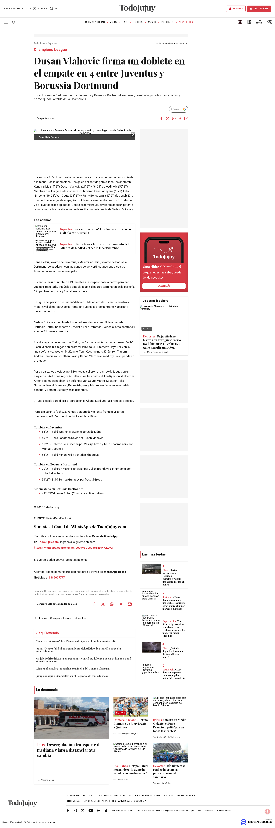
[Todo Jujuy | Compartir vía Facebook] (161, 118)
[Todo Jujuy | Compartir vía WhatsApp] (174, 118)
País (125, 22)
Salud (157, 795)
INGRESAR (238, 8)
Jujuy (113, 22)
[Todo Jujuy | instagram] (75, 810)
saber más (164, 285)
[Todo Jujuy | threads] (99, 810)
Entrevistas (73, 801)
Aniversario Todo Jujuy (132, 801)
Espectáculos (91, 801)
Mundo (152, 22)
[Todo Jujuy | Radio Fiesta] (270, 23)
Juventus (80, 618)
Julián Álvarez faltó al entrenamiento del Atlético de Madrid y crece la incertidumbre (78, 650)
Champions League (60, 618)
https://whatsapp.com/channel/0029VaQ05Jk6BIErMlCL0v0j (73, 548)
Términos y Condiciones (123, 810)
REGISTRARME (261, 8)
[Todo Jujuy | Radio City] (249, 23)
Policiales (167, 22)
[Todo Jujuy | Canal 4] (240, 23)
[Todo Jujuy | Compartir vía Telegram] (180, 118)
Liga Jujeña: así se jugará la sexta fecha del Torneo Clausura (72, 668)
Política (138, 22)
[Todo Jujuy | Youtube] (90, 810)
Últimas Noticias (95, 22)
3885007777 (57, 578)
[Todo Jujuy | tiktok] (106, 810)
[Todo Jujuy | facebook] (68, 810)
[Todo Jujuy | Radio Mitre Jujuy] (259, 23)
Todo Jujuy (39, 43)
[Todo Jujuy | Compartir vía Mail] (186, 118)
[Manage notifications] (267, 811)
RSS (199, 810)
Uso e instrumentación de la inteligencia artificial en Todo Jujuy (166, 810)
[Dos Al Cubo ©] (257, 824)
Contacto (209, 810)
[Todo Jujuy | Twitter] (83, 810)
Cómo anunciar (224, 810)
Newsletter (186, 22)
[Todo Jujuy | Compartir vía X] (167, 118)
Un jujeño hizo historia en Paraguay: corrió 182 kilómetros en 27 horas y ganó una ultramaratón (83, 660)
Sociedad (169, 795)
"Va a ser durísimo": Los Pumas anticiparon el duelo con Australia (76, 641)
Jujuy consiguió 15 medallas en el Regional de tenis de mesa (72, 676)
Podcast (191, 795)
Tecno (180, 795)
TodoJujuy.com (48, 542)
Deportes (52, 43)
